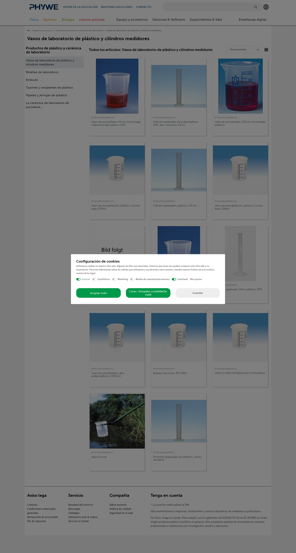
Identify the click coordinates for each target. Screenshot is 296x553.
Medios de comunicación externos (152, 279)
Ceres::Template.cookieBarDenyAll (148, 293)
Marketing (123, 279)
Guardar (198, 293)
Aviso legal (89, 273)
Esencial (86, 279)
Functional (182, 279)
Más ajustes (196, 279)
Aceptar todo (98, 293)
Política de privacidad (202, 269)
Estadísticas (104, 279)
